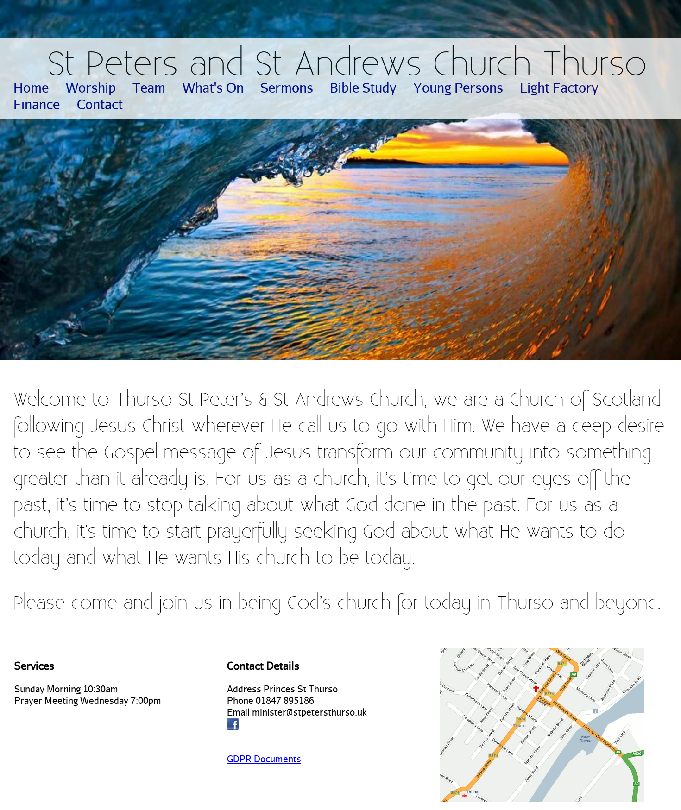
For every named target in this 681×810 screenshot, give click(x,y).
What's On (213, 87)
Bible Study (363, 87)
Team (148, 87)
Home (31, 87)
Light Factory (559, 87)
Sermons (286, 87)
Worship (91, 87)
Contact (100, 104)
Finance (36, 104)
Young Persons (458, 87)
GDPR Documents (264, 759)
